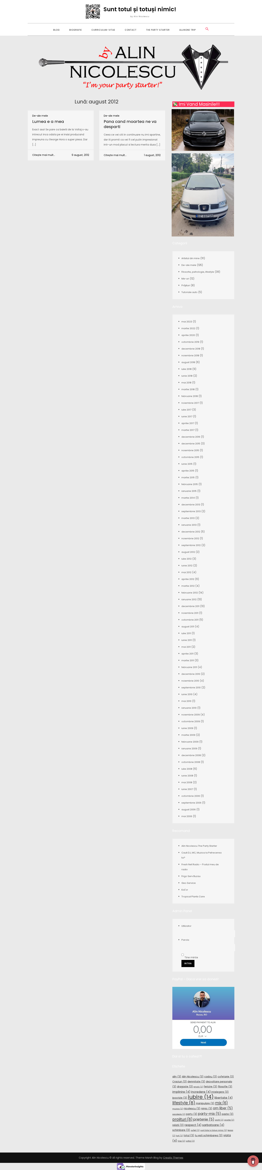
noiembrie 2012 (190, 538)
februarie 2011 (189, 667)
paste (227, 1114)
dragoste (185, 1086)
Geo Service (188, 883)
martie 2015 (188, 477)
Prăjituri (185, 285)
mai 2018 (186, 382)
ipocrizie (179, 1098)
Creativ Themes (173, 1157)
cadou (210, 1076)
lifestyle (183, 1103)
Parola (185, 940)
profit (219, 1120)
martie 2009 (188, 735)
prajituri (182, 1119)
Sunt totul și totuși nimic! (139, 9)
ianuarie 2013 (189, 525)
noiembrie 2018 (190, 355)
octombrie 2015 (190, 457)
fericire (210, 1086)
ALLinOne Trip (187, 29)
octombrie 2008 (190, 762)
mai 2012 (186, 572)
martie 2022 (188, 328)
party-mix (209, 1113)
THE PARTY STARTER (158, 29)
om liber (223, 1108)
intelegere (220, 1092)
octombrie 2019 (190, 342)
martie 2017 (187, 430)
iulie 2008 (186, 769)
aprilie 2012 (187, 579)
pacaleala (178, 1114)
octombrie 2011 (190, 619)
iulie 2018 (186, 369)
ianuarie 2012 (189, 599)
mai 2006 (186, 816)
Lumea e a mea (48, 121)
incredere (201, 1092)
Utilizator (186, 926)
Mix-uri (185, 278)
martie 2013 (188, 518)
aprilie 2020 (188, 335)
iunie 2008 (187, 775)
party (191, 1114)
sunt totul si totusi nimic (213, 1130)
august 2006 (188, 809)
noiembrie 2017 (190, 403)
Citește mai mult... (43, 155)
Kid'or (184, 889)
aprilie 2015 (187, 470)
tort (179, 1135)
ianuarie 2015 (189, 491)
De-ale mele (40, 116)
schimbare (181, 1130)
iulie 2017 (186, 409)
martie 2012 (188, 586)
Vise (181, 1141)
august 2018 (188, 362)
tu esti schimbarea (209, 1135)
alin (176, 1076)
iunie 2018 (186, 376)
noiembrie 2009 (190, 714)
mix (221, 1102)
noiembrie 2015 (190, 450)
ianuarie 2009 (189, 748)
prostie (229, 1120)
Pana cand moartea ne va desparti (130, 124)
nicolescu (192, 1108)
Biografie (75, 29)
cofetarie (226, 1076)
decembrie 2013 (190, 504)
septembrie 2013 (191, 511)
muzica (177, 1108)
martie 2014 (188, 497)
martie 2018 (188, 389)
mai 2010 (186, 701)
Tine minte (191, 957)
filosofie (225, 1086)
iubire (201, 1096)
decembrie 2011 (190, 606)
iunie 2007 (187, 789)
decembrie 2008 (191, 755)
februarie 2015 (189, 484)
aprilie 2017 (187, 423)
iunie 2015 (186, 464)
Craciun (179, 1081)
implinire (181, 1092)
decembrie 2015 (190, 443)
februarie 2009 (190, 741)
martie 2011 (187, 660)
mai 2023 (186, 321)
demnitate (196, 1081)
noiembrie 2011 (189, 613)
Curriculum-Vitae (103, 29)
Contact (131, 29)
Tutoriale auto (189, 292)
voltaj (190, 1141)
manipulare (205, 1103)
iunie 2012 (186, 565)
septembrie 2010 (191, 687)
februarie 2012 (189, 592)
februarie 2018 (189, 396)
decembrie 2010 (190, 674)
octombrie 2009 (190, 721)
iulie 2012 (186, 558)
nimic (206, 1108)
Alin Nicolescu (193, 1076)
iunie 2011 (186, 640)
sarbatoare (213, 1125)
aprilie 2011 (187, 653)
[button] (207, 29)
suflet (195, 1130)
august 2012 (188, 552)
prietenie (203, 1119)
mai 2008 (186, 782)
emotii (198, 1086)
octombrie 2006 (190, 796)
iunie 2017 (186, 416)
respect (192, 1125)
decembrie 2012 (190, 531)
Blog (56, 29)
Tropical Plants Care (193, 896)
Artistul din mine (190, 258)
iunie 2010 (186, 694)
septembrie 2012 (191, 545)
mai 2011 (186, 647)
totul (189, 1135)
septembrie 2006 (191, 802)
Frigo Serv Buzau (191, 876)
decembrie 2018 (190, 348)
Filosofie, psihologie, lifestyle (197, 272)
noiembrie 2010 (190, 680)
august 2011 (187, 626)
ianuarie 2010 (189, 708)
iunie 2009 (187, 728)
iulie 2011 (186, 633)
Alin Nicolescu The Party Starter (199, 846)
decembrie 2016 (190, 437)
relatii (178, 1125)
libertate (223, 1098)
